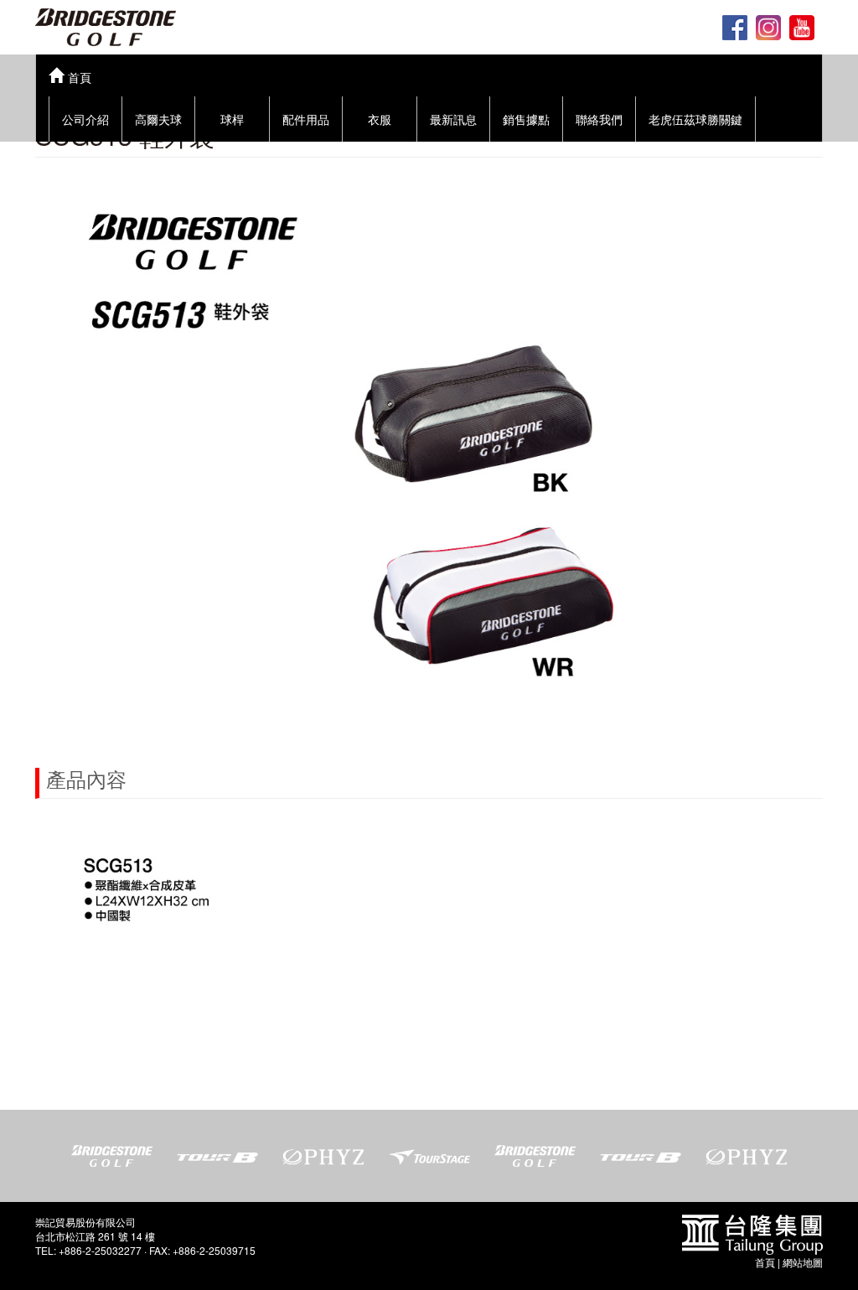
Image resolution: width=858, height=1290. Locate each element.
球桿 (232, 119)
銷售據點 (526, 119)
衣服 (379, 119)
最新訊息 (453, 119)
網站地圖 (803, 1262)
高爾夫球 (158, 119)
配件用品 (305, 119)
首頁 (765, 1262)
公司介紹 (85, 119)
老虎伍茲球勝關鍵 (695, 119)
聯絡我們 (599, 119)
